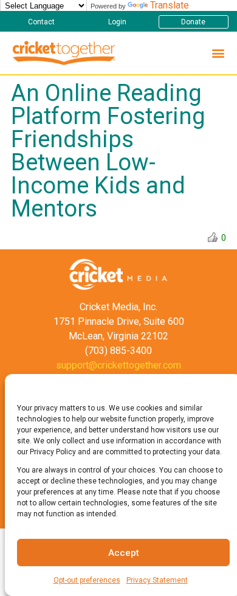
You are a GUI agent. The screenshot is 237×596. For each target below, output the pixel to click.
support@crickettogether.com (118, 365)
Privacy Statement (157, 580)
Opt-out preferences (86, 580)
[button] (41, 22)
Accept (123, 552)
